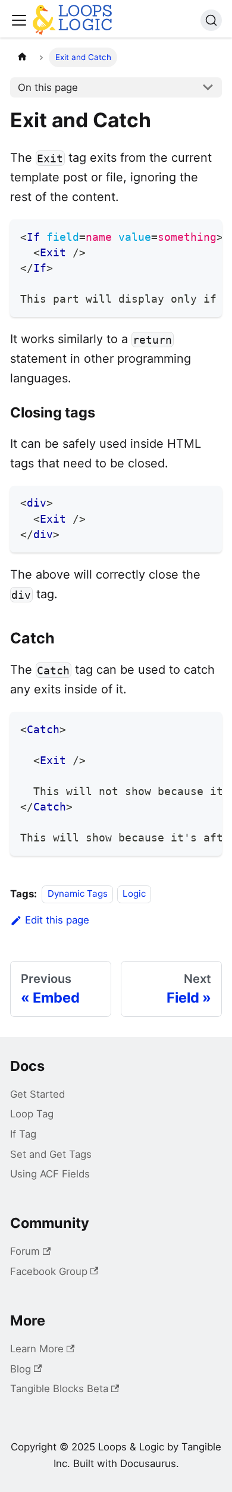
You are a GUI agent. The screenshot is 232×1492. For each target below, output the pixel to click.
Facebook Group (48, 1271)
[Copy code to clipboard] (206, 235)
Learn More (37, 1349)
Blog (20, 1369)
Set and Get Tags (51, 1154)
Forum (25, 1251)
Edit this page (57, 920)
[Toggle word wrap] (184, 235)
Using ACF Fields (50, 1174)
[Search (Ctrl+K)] (211, 20)
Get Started (37, 1094)
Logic (134, 894)
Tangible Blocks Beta (59, 1388)
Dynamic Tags (78, 894)
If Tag (23, 1134)
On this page (48, 87)
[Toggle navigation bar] (19, 20)
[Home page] (22, 57)
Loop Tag (32, 1114)
